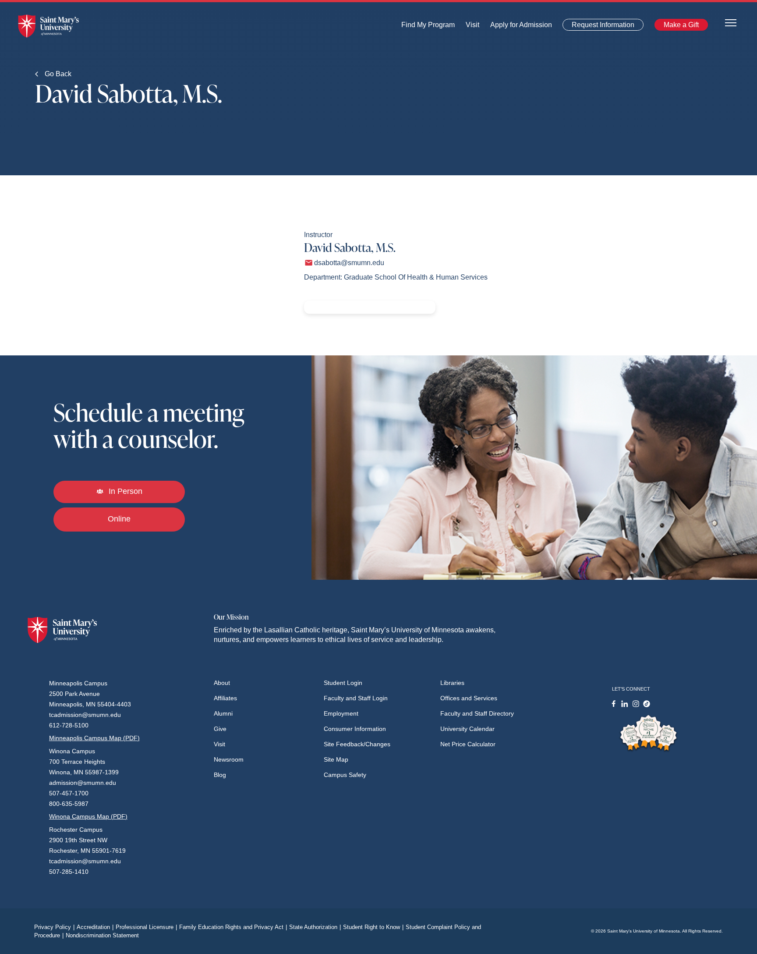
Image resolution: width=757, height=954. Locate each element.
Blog (220, 774)
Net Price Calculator (467, 744)
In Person (124, 491)
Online (119, 518)
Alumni (223, 713)
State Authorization (315, 927)
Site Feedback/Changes (357, 744)
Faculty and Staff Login (356, 698)
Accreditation (95, 927)
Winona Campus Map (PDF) (88, 816)
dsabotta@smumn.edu (349, 262)
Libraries (452, 682)
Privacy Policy (54, 927)
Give (220, 728)
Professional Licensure (146, 927)
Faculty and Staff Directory (477, 713)
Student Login (343, 682)
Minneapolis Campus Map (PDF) (94, 737)
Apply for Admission (516, 27)
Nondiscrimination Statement (102, 935)
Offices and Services (468, 698)
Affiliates (225, 698)
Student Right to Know (373, 927)
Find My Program (428, 27)
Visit (470, 27)
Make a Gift (678, 26)
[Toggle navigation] (731, 22)
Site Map (336, 759)
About (222, 682)
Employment (341, 713)
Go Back (57, 74)
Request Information (597, 26)
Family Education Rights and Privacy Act (233, 927)
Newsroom (229, 759)
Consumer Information (355, 728)
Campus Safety (345, 774)
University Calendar (467, 728)
